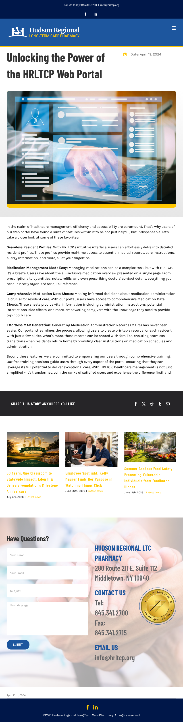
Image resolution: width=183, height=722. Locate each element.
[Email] (168, 404)
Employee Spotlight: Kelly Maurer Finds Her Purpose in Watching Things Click (88, 479)
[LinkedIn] (95, 707)
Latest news (34, 496)
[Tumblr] (160, 404)
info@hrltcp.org (109, 4)
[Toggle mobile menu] (174, 28)
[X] (144, 404)
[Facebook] (136, 404)
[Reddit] (152, 404)
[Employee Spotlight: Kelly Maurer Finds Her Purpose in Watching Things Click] (91, 449)
